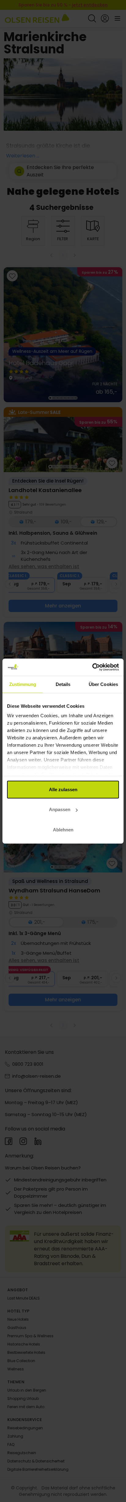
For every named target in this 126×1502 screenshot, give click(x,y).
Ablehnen (63, 829)
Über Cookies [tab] (103, 684)
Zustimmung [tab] (22, 684)
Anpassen (59, 809)
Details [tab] (63, 684)
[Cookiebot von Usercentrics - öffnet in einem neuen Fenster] (92, 667)
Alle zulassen (63, 789)
